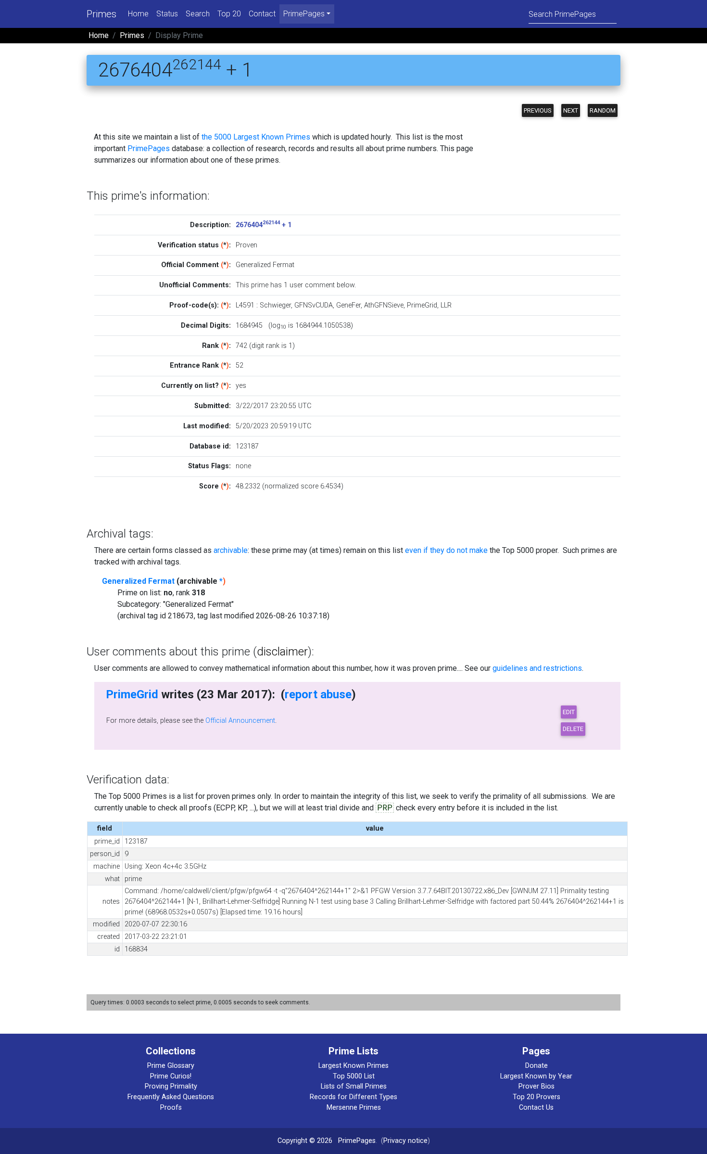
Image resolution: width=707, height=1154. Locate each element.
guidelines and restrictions (537, 668)
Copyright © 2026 (305, 1141)
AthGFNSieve (384, 305)
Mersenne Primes (354, 1107)
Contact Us (536, 1107)
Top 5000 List (354, 1076)
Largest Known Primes (353, 1066)
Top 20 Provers (536, 1097)
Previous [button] (538, 110)
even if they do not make (446, 550)
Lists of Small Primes (354, 1086)
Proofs (171, 1107)
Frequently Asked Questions (170, 1097)
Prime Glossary (170, 1066)
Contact (262, 13)
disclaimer (282, 651)
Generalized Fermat (138, 581)
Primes (101, 14)
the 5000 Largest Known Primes (256, 136)
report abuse (318, 694)
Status (167, 13)
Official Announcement (240, 721)
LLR (446, 305)
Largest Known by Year (536, 1076)
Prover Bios (536, 1086)
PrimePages (148, 148)
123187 (247, 446)
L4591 (245, 305)
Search (198, 13)
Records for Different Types (353, 1097)
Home (138, 13)
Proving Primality (171, 1086)
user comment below (322, 285)
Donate (536, 1066)
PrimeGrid (422, 305)
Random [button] (603, 110)
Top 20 (229, 13)
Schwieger (275, 305)
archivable (231, 550)
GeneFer (348, 305)
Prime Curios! (170, 1076)
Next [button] (570, 110)
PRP (384, 807)
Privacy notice (405, 1141)
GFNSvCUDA (313, 305)
